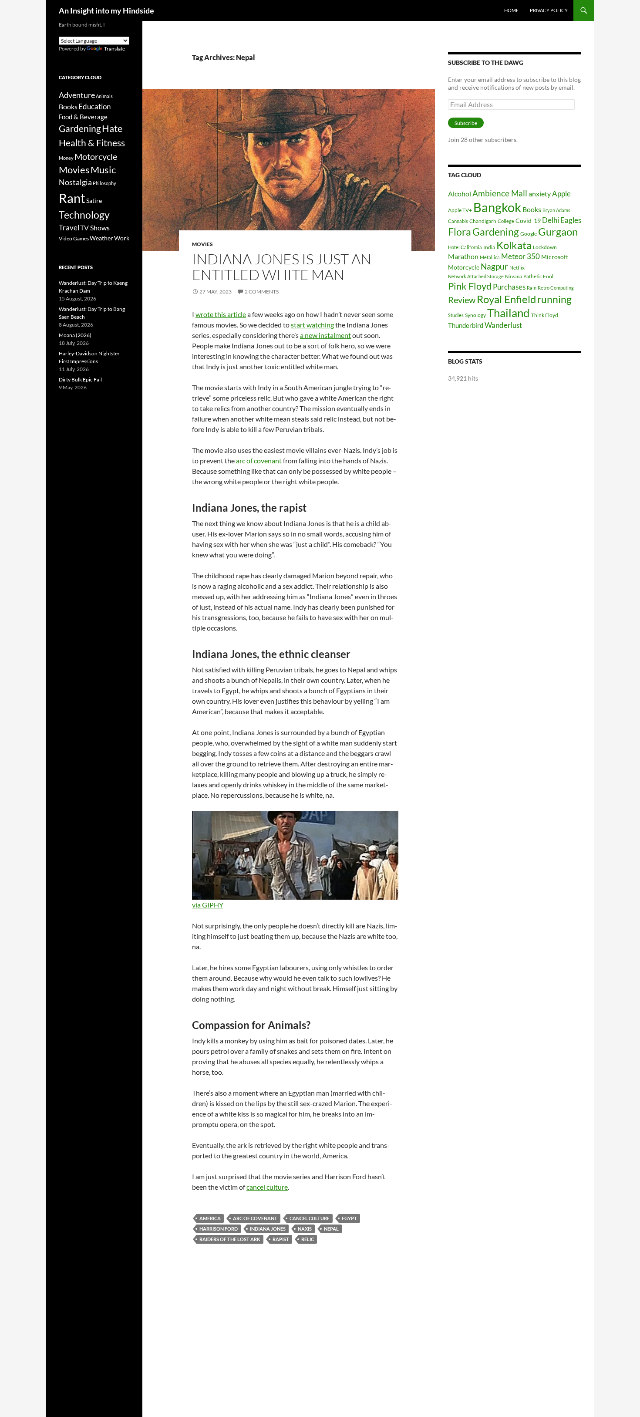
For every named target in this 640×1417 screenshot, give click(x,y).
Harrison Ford (218, 1228)
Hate (112, 128)
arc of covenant (259, 460)
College (506, 221)
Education (94, 106)
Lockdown (545, 247)
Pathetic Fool (538, 276)
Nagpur (494, 266)
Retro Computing (556, 287)
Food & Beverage (83, 117)
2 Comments (262, 291)
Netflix (517, 267)
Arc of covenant (255, 1218)
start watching (312, 325)
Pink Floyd (470, 286)
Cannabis (458, 221)
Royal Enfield (506, 299)
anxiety (540, 193)
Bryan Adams (556, 210)
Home (511, 10)
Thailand (508, 313)
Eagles (570, 220)
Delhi (550, 220)
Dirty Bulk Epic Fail (80, 379)
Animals (104, 96)
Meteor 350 (520, 256)
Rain (531, 287)
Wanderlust (503, 325)
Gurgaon (558, 232)
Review (461, 299)
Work (121, 238)
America (210, 1218)
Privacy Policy (549, 10)
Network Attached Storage (476, 276)
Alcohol (459, 193)
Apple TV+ (460, 210)
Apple (561, 193)
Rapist (281, 1239)
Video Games (74, 238)
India (489, 247)
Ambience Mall (499, 193)
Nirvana (513, 276)
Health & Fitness (92, 142)
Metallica (490, 257)
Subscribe (466, 123)
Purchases (509, 286)
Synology (475, 315)
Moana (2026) (75, 335)
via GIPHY (207, 905)
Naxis (305, 1228)
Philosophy (104, 183)
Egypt (349, 1218)
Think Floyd (544, 315)
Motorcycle (463, 267)
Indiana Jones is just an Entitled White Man (281, 266)
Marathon (463, 256)
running (554, 299)
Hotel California (465, 247)
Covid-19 (528, 220)
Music (103, 169)
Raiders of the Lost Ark (229, 1239)
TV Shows (95, 227)
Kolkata (514, 245)
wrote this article (220, 314)
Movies (202, 244)
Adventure (77, 95)
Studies (456, 315)
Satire (94, 200)
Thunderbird (465, 325)
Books (531, 209)
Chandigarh (482, 221)
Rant (72, 198)
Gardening (495, 232)
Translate (114, 48)
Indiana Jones (268, 1228)
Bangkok (497, 207)
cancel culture (267, 1187)
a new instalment (325, 335)
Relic (307, 1239)
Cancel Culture (310, 1218)
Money (66, 158)
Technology (84, 215)
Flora (459, 232)
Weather (101, 238)
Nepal (331, 1228)
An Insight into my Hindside (106, 10)
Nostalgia (75, 182)
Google (528, 233)
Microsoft (554, 256)
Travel (69, 227)
